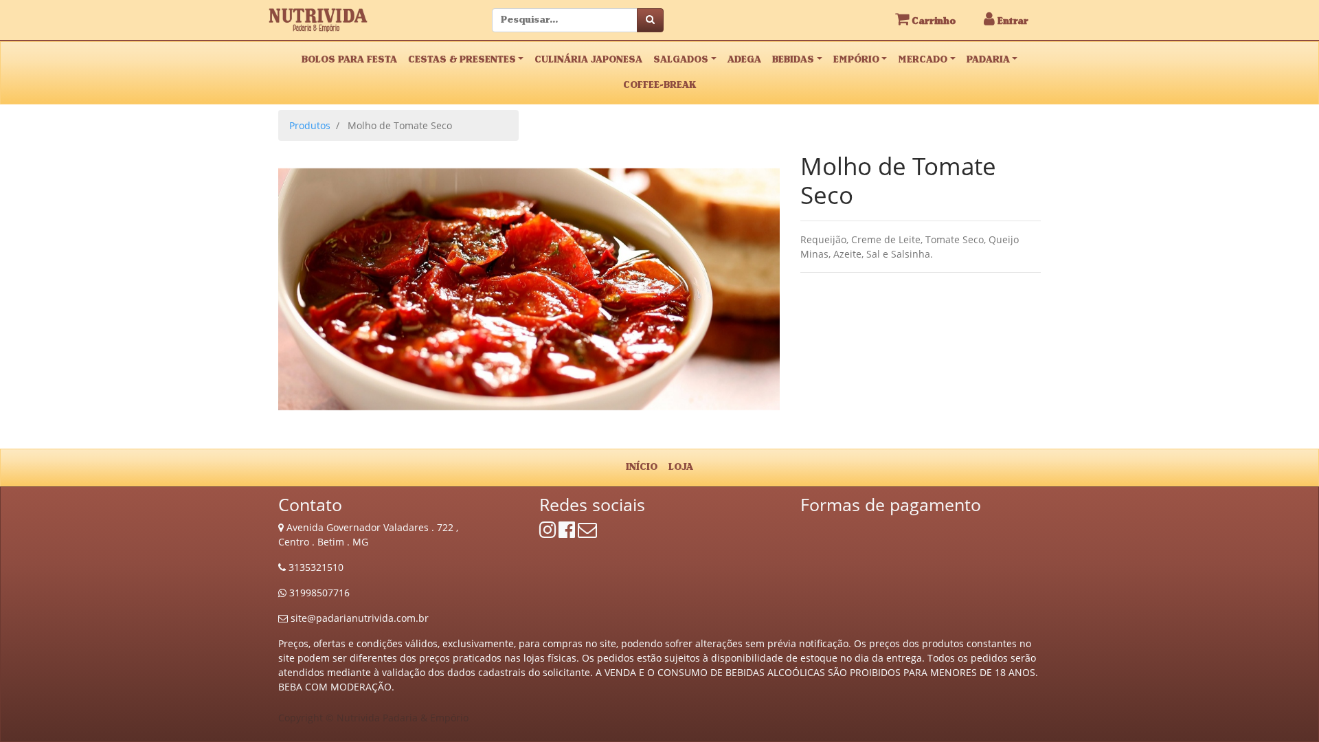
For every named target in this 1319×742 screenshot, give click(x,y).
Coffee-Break (659, 85)
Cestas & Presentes (462, 60)
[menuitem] (641, 467)
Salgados (680, 60)
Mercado (922, 60)
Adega (744, 60)
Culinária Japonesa (588, 60)
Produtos (309, 125)
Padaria (988, 60)
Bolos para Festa (349, 60)
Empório (856, 60)
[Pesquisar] (650, 20)
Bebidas (793, 60)
